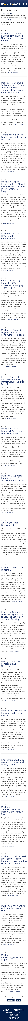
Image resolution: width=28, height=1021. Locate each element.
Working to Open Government (10, 524)
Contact (14, 1015)
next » (18, 1000)
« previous (10, 1000)
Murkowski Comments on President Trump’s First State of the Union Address (13, 37)
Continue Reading (13, 72)
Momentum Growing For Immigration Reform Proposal (13, 713)
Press (18, 1012)
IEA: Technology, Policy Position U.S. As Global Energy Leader (12, 762)
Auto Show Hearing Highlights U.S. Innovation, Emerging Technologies (12, 284)
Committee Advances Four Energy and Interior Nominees (13, 137)
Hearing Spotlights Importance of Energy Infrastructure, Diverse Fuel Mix (12, 380)
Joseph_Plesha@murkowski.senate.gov (13, 20)
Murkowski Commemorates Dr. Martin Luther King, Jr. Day (12, 810)
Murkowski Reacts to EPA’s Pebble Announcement (11, 236)
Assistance (19, 1010)
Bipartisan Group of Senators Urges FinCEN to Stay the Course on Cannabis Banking (13, 616)
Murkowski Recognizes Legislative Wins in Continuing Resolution (12, 332)
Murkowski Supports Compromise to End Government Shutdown (13, 478)
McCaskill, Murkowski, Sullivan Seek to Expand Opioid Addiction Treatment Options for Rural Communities (13, 87)
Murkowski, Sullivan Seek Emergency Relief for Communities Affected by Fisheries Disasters (14, 860)
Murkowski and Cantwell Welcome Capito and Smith (13, 908)
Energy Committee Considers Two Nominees (10, 664)
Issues (9, 1012)
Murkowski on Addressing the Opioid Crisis (12, 957)
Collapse (10, 13)
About (6, 1010)
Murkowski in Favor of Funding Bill (12, 568)
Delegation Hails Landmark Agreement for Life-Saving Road (14, 431)
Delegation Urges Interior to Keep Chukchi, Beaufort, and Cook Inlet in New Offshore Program (14, 186)
